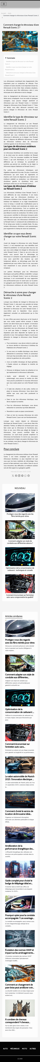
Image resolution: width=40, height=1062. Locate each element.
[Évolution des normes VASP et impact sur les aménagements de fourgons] (20, 938)
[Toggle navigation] (3, 4)
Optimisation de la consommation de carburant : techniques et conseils (20, 569)
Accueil (3, 13)
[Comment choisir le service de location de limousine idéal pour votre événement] (20, 800)
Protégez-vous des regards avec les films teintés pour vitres (20, 515)
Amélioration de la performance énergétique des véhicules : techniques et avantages (19, 850)
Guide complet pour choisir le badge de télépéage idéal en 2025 (18, 883)
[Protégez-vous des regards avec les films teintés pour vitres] (20, 502)
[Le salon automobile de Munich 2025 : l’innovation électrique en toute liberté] (20, 765)
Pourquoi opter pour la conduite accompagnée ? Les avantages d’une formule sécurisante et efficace (20, 919)
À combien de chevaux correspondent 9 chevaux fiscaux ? (17, 1022)
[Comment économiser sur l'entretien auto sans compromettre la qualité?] (20, 583)
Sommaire (11, 58)
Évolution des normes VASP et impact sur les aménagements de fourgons (19, 953)
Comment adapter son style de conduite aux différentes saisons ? (20, 542)
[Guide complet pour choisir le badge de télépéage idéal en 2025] (20, 869)
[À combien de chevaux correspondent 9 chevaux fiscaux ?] (20, 1008)
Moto (24, 1049)
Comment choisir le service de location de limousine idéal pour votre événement (19, 814)
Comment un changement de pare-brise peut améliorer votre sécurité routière (19, 987)
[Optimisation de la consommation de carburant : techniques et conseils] (20, 556)
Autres (33, 1049)
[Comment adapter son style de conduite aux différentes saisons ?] (20, 529)
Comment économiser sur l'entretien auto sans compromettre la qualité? (20, 596)
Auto (9, 13)
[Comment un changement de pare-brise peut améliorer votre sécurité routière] (20, 973)
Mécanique (14, 1049)
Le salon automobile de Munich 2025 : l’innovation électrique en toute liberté (20, 779)
